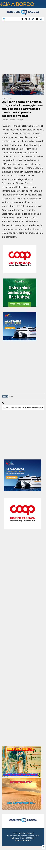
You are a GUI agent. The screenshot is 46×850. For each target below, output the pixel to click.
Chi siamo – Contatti (23, 840)
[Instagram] (26, 19)
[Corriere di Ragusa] (23, 14)
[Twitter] (29, 19)
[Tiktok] (33, 19)
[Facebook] (22, 19)
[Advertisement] (23, 48)
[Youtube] (37, 19)
